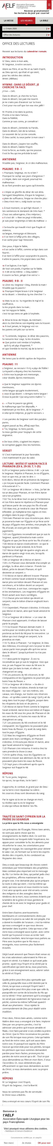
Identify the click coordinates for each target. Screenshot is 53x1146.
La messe (9, 20)
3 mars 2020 (25, 28)
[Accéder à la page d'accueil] (8, 5)
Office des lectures (25, 34)
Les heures (26, 20)
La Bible (44, 20)
